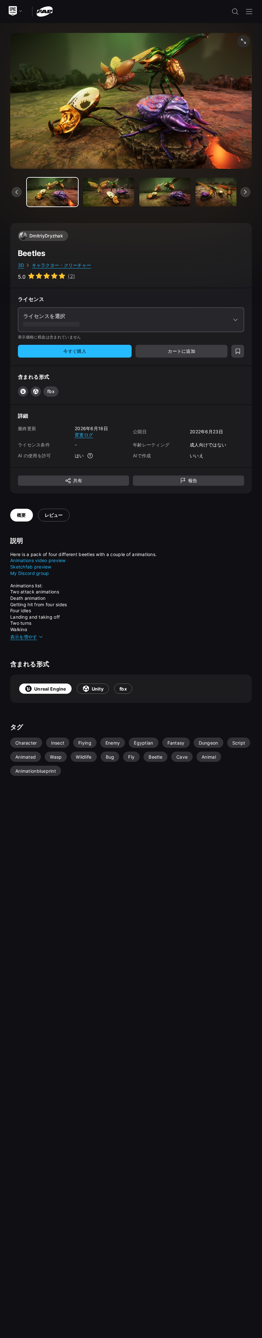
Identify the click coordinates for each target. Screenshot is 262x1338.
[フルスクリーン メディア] (243, 41)
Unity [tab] (98, 689)
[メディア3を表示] (221, 192)
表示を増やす (23, 636)
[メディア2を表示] (164, 192)
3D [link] (21, 265)
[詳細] (90, 456)
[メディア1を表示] (108, 192)
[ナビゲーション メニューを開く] (249, 11)
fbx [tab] (123, 689)
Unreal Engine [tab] (50, 689)
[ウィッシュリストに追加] (237, 351)
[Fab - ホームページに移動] (44, 11)
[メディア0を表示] (52, 192)
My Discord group (29, 573)
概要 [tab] (21, 515)
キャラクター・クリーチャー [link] (61, 265)
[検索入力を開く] (235, 11)
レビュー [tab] (54, 515)
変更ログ (84, 434)
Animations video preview (38, 560)
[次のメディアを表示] (245, 192)
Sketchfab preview (30, 566)
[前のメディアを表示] (17, 192)
